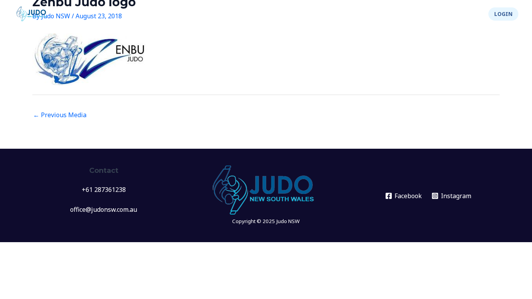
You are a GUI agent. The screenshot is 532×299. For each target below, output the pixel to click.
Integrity (426, 14)
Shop (467, 14)
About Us (380, 14)
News (223, 14)
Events (254, 14)
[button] (503, 14)
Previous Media (59, 115)
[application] (267, 14)
